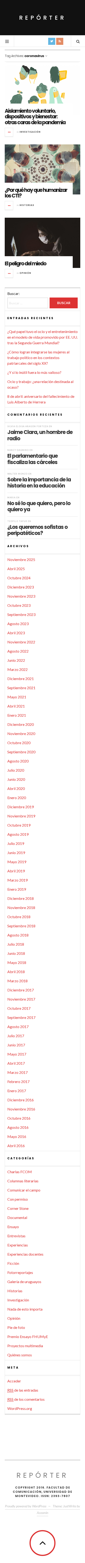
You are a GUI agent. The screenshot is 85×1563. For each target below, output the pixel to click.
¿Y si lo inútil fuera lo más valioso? (34, 372)
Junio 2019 (16, 852)
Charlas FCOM (19, 1171)
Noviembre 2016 (21, 1109)
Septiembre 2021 (21, 687)
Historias (27, 205)
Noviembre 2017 (21, 999)
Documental (17, 1217)
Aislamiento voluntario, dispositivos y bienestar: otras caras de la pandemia (35, 116)
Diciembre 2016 (20, 1100)
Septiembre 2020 (21, 752)
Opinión (25, 273)
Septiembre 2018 (21, 926)
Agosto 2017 (18, 1026)
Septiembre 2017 (21, 1017)
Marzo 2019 (17, 880)
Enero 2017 (16, 1090)
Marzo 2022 (17, 669)
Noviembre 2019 (21, 816)
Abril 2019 (16, 871)
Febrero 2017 (18, 1081)
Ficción (13, 1263)
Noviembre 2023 (21, 596)
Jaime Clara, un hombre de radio (39, 435)
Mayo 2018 (16, 962)
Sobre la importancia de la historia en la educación (39, 482)
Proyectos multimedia (25, 1345)
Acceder (14, 1381)
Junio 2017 (16, 1045)
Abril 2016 (16, 1145)
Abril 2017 (16, 1063)
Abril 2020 (16, 788)
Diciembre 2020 (20, 724)
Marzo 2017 (17, 1072)
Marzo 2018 (17, 981)
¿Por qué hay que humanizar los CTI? (36, 192)
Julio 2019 (15, 843)
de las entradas (22, 1390)
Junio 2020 (16, 779)
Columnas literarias (22, 1181)
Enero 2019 (16, 889)
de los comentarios (26, 1399)
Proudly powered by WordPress (25, 1506)
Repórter (42, 18)
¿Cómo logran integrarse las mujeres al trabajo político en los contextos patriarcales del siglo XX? (38, 357)
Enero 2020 (16, 797)
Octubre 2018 (18, 916)
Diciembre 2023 (20, 587)
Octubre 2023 (18, 605)
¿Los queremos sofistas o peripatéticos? (37, 530)
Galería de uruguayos (24, 1281)
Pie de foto (16, 1327)
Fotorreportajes (20, 1272)
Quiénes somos (19, 1355)
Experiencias (17, 1245)
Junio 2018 (16, 953)
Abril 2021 (16, 706)
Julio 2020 (15, 770)
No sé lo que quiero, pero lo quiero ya (38, 506)
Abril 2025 (16, 568)
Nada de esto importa (24, 1309)
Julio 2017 (15, 1035)
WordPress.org (19, 1408)
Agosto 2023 (18, 623)
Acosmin (42, 1513)
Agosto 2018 (18, 935)
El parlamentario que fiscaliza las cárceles (32, 458)
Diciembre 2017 (20, 990)
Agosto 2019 (18, 834)
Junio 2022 (16, 660)
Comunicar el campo (23, 1190)
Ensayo (13, 1226)
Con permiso (17, 1199)
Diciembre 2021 (20, 678)
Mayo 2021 (16, 697)
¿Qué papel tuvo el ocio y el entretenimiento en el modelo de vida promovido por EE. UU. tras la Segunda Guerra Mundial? (42, 337)
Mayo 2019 (16, 861)
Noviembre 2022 (21, 642)
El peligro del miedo (25, 263)
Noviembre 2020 (21, 733)
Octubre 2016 (18, 1118)
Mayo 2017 (16, 1054)
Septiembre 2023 (21, 614)
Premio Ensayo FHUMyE (27, 1336)
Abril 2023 (16, 633)
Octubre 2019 (18, 825)
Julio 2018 (15, 944)
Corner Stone (18, 1208)
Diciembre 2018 (20, 898)
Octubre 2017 (18, 1008)
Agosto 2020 (18, 761)
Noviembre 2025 (21, 559)
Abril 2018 (16, 971)
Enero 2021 (16, 715)
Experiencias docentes (25, 1254)
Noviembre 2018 (21, 907)
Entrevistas (16, 1236)
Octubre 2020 (18, 742)
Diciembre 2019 (20, 807)
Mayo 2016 (16, 1136)
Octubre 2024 (18, 578)
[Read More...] (9, 132)
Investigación (30, 132)
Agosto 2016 (18, 1127)
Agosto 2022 (18, 651)
